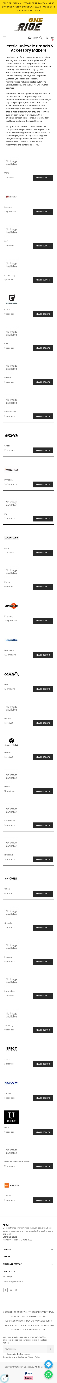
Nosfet (7, 787)
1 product (8, 280)
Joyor (7, 548)
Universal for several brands (17, 1162)
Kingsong (8, 616)
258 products (10, 621)
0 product (9, 314)
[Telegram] (48, 1364)
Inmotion (8, 480)
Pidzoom (8, 957)
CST (6, 344)
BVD (6, 241)
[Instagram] (16, 1290)
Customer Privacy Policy (29, 1357)
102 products (10, 655)
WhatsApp (8, 1276)
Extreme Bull (10, 412)
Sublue (7, 1094)
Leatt (6, 685)
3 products (9, 416)
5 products (9, 825)
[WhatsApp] (48, 1374)
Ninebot (8, 753)
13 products (9, 1166)
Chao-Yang (9, 275)
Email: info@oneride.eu (13, 1282)
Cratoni (7, 310)
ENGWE (7, 378)
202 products (10, 484)
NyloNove (8, 855)
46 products (10, 212)
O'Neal (7, 889)
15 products (9, 450)
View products (43, 178)
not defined (9, 821)
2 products (9, 178)
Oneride (8, 923)
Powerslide (9, 991)
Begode (8, 207)
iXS (5, 514)
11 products (9, 1098)
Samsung (8, 1025)
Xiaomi (7, 1196)
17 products (9, 791)
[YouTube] (11, 1290)
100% (6, 173)
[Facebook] (5, 1290)
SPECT (7, 1060)
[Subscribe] (50, 1349)
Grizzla (7, 446)
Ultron (7, 1128)
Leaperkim (9, 650)
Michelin (8, 719)
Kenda (7, 582)
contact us (26, 142)
